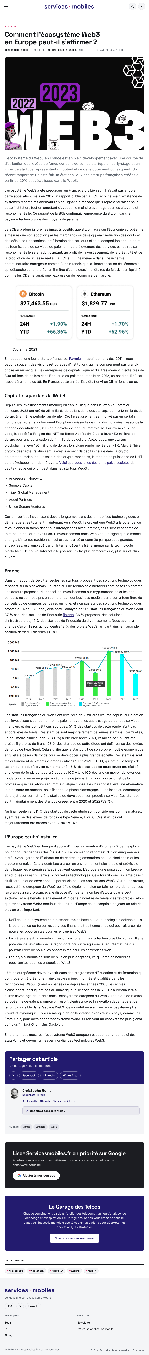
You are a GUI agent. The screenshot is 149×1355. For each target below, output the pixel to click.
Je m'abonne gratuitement (76, 1238)
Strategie (40, 1126)
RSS (10, 1306)
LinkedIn (49, 1075)
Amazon (92, 1270)
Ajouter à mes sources (39, 1175)
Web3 (54, 1126)
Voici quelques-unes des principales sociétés (94, 463)
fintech (68, 615)
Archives (138, 1349)
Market (26, 1126)
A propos (96, 1349)
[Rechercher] (132, 6)
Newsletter (84, 1322)
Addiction (37, 1270)
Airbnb (75, 1270)
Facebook (29, 1075)
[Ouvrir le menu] (6, 6)
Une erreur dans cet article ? (47, 1110)
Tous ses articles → (64, 1101)
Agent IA (57, 1270)
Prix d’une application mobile (95, 1329)
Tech (8, 1322)
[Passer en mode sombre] (141, 6)
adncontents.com (50, 1349)
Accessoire (16, 1270)
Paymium (76, 358)
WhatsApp (70, 1075)
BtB (7, 1329)
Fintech (10, 26)
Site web (45, 1101)
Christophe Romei (17, 50)
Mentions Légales (117, 1349)
